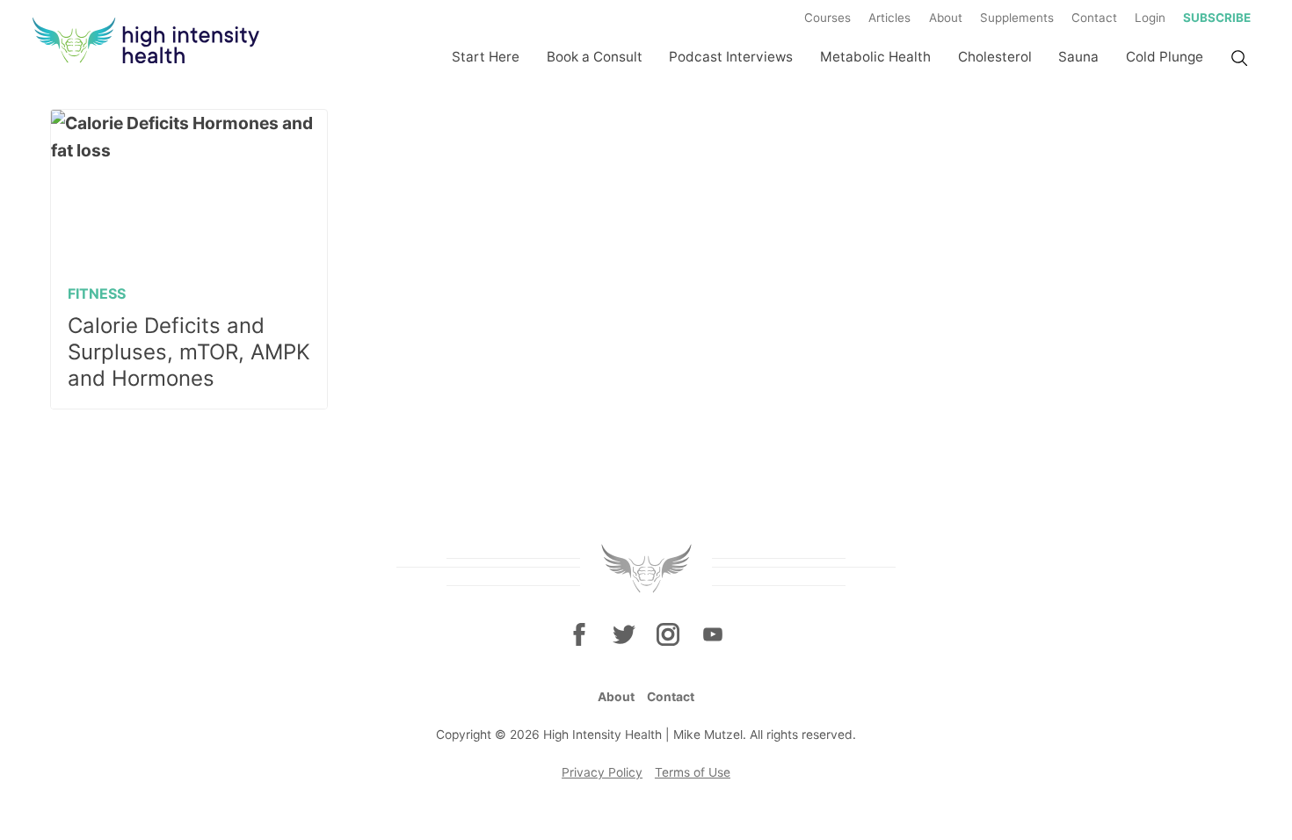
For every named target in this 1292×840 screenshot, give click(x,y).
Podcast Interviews (731, 56)
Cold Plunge (1164, 56)
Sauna (1078, 56)
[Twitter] (624, 634)
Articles (889, 18)
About (945, 18)
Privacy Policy (602, 772)
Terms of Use (692, 772)
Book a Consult (594, 56)
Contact (1094, 18)
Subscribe (1217, 18)
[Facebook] (579, 634)
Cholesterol (995, 56)
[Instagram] (668, 634)
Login (1150, 18)
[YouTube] (712, 634)
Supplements (1017, 18)
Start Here (485, 56)
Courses (827, 18)
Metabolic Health (875, 56)
